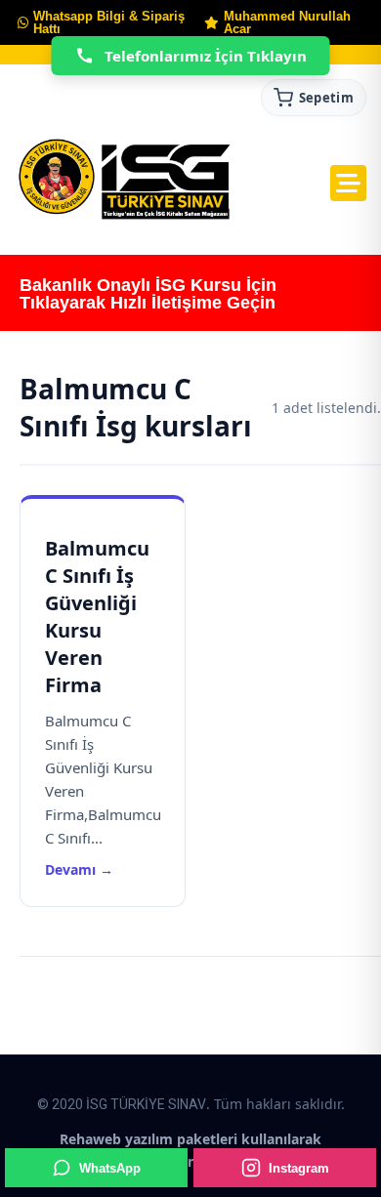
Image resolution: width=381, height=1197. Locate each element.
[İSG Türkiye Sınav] (124, 181)
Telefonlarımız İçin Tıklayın (206, 55)
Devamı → (79, 869)
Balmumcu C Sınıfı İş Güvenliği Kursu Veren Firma (97, 616)
